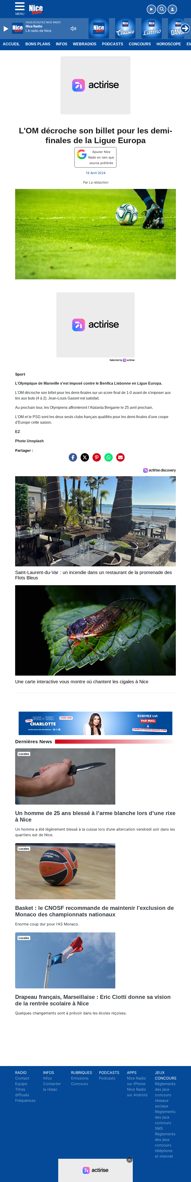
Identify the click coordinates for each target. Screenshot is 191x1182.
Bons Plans (37, 44)
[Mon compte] (172, 9)
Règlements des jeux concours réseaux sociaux (165, 1094)
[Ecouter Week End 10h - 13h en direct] (95, 723)
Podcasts (112, 44)
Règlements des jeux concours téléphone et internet (165, 1145)
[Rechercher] (161, 9)
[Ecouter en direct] (151, 9)
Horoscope (169, 44)
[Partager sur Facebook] (71, 459)
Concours (140, 44)
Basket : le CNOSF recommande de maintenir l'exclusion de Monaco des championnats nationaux (94, 911)
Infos (61, 44)
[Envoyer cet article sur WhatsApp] (107, 459)
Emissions (80, 1078)
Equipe (21, 1083)
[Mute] (73, 28)
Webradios (84, 44)
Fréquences (25, 1100)
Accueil (11, 44)
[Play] (6, 29)
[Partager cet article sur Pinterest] (95, 459)
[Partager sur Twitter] (83, 459)
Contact (22, 1078)
